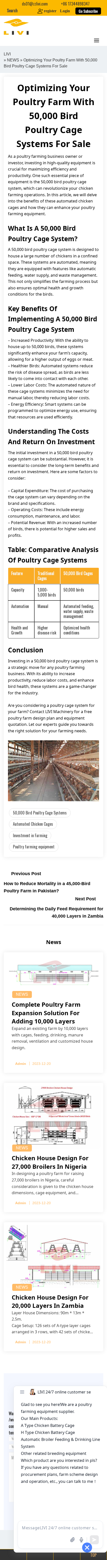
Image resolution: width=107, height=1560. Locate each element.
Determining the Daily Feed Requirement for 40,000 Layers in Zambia (56, 912)
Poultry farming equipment (33, 847)
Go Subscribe (88, 11)
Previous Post (26, 873)
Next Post (85, 898)
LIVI (7, 54)
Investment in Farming (30, 835)
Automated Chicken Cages (33, 824)
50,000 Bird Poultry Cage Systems (40, 813)
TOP (93, 1555)
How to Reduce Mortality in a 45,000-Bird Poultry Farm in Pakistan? (47, 887)
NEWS (13, 60)
